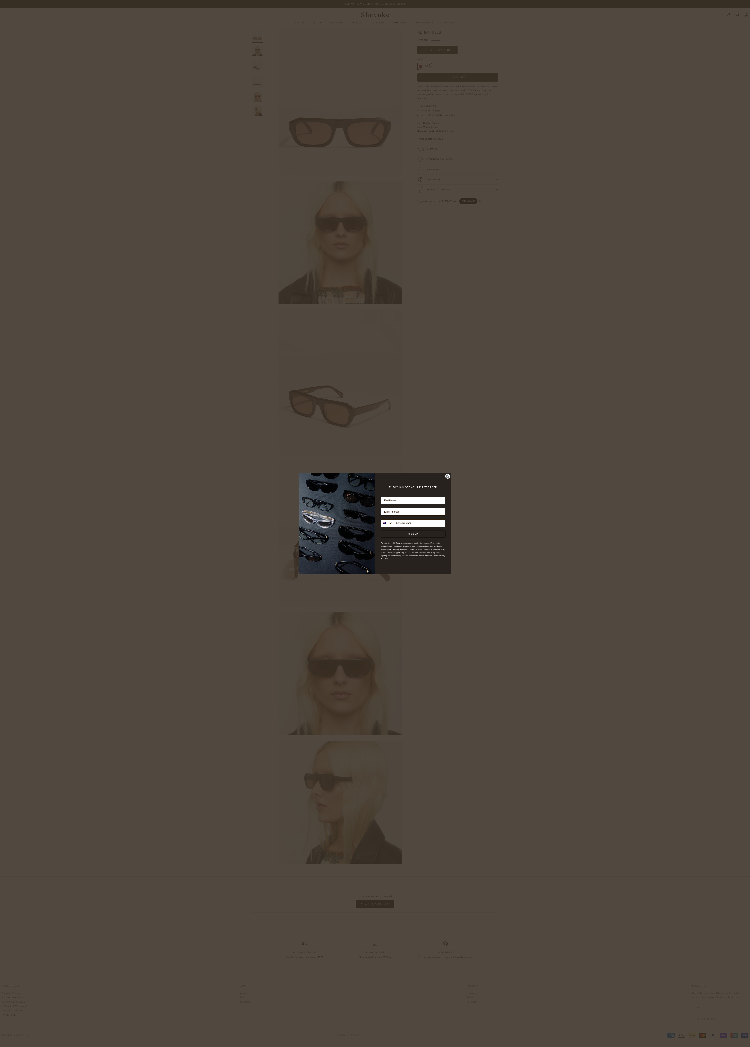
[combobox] (387, 523)
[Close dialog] (448, 476)
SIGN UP (413, 534)
